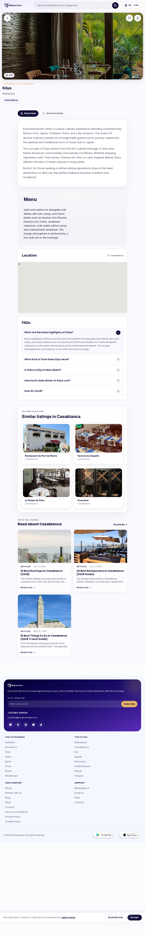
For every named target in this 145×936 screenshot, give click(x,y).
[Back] (7, 18)
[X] (18, 724)
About (8, 788)
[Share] (137, 18)
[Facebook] (10, 724)
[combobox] (73, 5)
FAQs (8, 802)
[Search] (115, 5)
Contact (9, 807)
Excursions (11, 747)
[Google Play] (103, 835)
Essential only (115, 917)
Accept (135, 917)
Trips (8, 751)
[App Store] (129, 835)
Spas (8, 761)
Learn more (68, 917)
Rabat (77, 770)
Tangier (78, 775)
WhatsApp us (81, 788)
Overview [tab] (30, 113)
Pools (8, 766)
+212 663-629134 (18, 712)
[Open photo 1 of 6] (72, 46)
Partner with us (13, 792)
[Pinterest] (33, 724)
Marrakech (80, 742)
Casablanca (81, 747)
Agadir (78, 756)
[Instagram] (26, 724)
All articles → (120, 524)
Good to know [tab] (54, 113)
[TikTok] (41, 724)
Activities (10, 742)
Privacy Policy (12, 816)
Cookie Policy (12, 821)
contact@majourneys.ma (22, 717)
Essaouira (80, 761)
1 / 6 (11, 75)
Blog (7, 797)
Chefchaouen (82, 766)
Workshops (11, 775)
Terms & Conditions (16, 811)
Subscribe (129, 704)
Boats (8, 770)
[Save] (129, 18)
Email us (79, 792)
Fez (76, 751)
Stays (8, 756)
